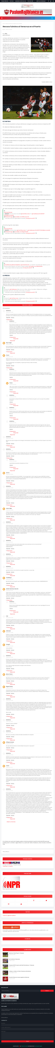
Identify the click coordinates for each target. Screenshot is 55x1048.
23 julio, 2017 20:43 (9, 312)
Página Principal (4, 1)
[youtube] (21, 904)
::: (34, 1)
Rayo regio (9, 342)
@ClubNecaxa (35, 213)
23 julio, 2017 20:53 (9, 438)
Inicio (4, 23)
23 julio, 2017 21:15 (12, 396)
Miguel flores (9, 686)
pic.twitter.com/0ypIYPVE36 (21, 231)
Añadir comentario (11, 821)
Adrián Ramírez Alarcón (12, 589)
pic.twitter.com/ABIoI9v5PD (35, 266)
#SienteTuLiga (9, 216)
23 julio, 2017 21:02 (9, 523)
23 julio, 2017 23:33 (9, 700)
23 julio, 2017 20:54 (9, 474)
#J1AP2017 (41, 213)
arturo (7, 472)
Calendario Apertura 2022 (20, 1)
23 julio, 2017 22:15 (9, 590)
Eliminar (12, 317)
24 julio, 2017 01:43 (9, 743)
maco (7, 355)
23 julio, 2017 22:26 (9, 617)
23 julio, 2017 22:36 (9, 632)
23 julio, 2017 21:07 (12, 384)
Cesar (7, 765)
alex (4, 29)
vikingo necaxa (10, 742)
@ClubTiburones (25, 213)
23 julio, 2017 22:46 (9, 646)
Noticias (12, 1)
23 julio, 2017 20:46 (9, 344)
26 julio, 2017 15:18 (9, 790)
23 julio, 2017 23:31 (9, 688)
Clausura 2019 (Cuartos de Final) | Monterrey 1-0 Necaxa (21, 965)
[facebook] (48, 1)
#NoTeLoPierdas (8, 212)
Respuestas (9, 319)
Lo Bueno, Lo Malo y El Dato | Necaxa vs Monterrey (20, 971)
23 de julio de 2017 (27, 267)
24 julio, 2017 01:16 (9, 732)
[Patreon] (9, 900)
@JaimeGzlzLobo (25, 264)
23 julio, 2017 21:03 (12, 370)
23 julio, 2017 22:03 (12, 461)
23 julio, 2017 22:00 (9, 568)
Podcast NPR (30, 1)
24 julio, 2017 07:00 (9, 754)
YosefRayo (9, 577)
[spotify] (21, 900)
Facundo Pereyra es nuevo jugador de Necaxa (19, 977)
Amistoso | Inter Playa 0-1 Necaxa (16, 953)
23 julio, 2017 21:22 (12, 409)
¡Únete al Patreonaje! (41, 1)
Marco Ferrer (9, 674)
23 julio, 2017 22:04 (9, 579)
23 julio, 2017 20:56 (9, 487)
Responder (8, 317)
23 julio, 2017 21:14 (9, 542)
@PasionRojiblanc (16, 264)
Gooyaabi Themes (38, 1046)
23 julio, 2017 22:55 (9, 657)
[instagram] (53, 1)
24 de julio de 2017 (30, 218)
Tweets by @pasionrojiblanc (9, 915)
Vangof (8, 644)
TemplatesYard (24, 1046)
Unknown (8, 631)
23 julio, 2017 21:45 (9, 555)
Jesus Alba (9, 508)
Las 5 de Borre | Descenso (14, 959)
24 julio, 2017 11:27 (9, 767)
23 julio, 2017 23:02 (9, 675)
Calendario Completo (8, 866)
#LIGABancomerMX (9, 215)
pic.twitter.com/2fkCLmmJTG (22, 216)
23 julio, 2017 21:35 (12, 422)
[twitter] (51, 1)
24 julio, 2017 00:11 (9, 721)
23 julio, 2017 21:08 (12, 322)
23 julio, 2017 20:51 (9, 356)
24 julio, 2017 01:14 (12, 603)
